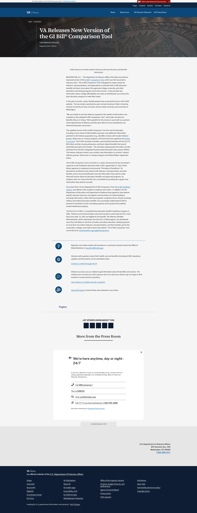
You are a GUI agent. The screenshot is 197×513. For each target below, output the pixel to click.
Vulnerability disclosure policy (148, 487)
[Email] (111, 325)
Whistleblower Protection (73, 498)
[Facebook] (86, 325)
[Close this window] (141, 352)
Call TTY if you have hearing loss (96, 403)
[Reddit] (98, 325)
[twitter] (149, 440)
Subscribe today (77, 290)
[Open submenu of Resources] (130, 12)
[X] (92, 325)
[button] (169, 12)
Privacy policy (105, 493)
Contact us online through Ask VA (84, 263)
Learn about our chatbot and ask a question (88, 282)
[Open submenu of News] (116, 12)
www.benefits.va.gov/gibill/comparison (94, 230)
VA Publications (70, 480)
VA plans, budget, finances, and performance (112, 485)
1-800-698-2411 (163, 452)
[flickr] (169, 440)
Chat (85, 397)
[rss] (153, 440)
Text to (78, 391)
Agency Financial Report (109, 490)
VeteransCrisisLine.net (96, 408)
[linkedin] (165, 440)
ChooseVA (30, 484)
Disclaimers (141, 480)
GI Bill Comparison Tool (94, 80)
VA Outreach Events (34, 495)
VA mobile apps (70, 487)
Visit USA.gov (75, 504)
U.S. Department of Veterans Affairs (66, 474)
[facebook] (157, 440)
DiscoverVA (31, 487)
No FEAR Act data (70, 495)
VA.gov (29, 480)
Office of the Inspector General (112, 480)
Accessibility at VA (70, 491)
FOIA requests (105, 497)
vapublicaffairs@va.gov (95, 248)
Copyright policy (143, 491)
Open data (141, 484)
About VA (67, 484)
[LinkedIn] (105, 325)
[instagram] (161, 440)
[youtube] (145, 440)
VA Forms (30, 498)
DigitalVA (30, 491)
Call (84, 385)
